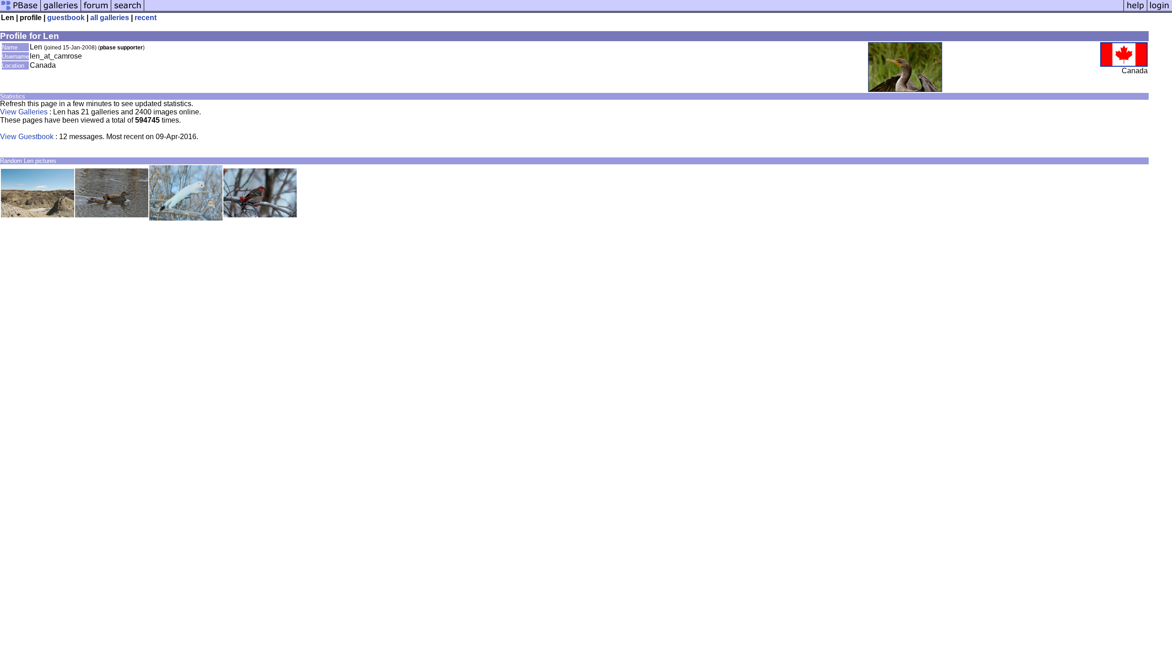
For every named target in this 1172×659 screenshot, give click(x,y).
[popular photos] (633, 10)
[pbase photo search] (127, 10)
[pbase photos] (20, 10)
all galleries (109, 18)
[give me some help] (1135, 10)
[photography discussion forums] (96, 10)
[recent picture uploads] (61, 10)
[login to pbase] (1159, 10)
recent (146, 18)
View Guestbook (27, 136)
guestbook (66, 18)
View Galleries (24, 112)
